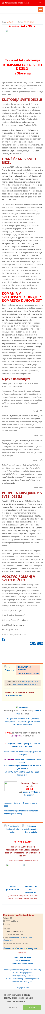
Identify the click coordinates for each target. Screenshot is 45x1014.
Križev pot (19, 759)
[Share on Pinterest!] (41, 644)
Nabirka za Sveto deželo (22, 963)
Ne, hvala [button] (13, 1008)
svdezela (10, 22)
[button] (40, 2)
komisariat (14, 938)
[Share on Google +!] (38, 644)
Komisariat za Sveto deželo (17, 3)
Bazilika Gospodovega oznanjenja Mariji (22, 978)
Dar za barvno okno (22, 957)
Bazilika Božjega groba (22, 972)
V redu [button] (32, 1008)
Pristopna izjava (15, 695)
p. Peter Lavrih (26, 938)
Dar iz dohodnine (22, 960)
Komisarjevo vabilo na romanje (25, 684)
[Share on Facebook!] (34, 644)
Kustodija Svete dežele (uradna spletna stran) (22, 969)
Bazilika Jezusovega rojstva (23, 975)
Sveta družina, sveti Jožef (22, 981)
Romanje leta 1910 (30, 681)
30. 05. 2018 (29, 22)
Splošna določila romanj (28, 673)
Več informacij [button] (19, 1001)
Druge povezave (22, 987)
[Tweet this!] (31, 644)
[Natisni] (3, 640)
